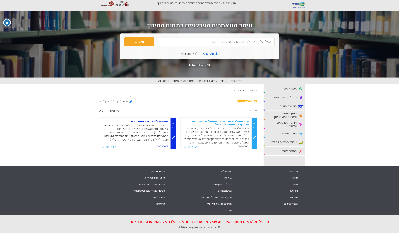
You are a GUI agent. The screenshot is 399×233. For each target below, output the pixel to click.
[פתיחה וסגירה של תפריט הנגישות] (7, 22)
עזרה (214, 81)
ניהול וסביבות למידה (154, 178)
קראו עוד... (190, 146)
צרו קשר (203, 81)
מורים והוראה (158, 171)
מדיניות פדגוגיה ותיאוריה (219, 204)
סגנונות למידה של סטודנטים (149, 121)
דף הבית (236, 81)
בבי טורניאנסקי (240, 90)
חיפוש (139, 41)
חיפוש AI (163, 81)
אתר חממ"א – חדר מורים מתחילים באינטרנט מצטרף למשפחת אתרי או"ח (220, 123)
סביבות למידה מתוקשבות (152, 184)
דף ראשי (253, 90)
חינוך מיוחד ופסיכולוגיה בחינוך (216, 197)
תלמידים (160, 204)
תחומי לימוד (159, 197)
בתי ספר (227, 178)
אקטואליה (226, 171)
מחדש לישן (122, 101)
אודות (223, 81)
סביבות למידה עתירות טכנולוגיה (149, 191)
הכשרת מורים (225, 191)
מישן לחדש (104, 101)
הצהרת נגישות (291, 204)
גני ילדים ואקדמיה (222, 184)
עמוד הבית (293, 171)
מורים (229, 210)
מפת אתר (293, 197)
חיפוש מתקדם (199, 65)
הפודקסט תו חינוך (184, 81)
